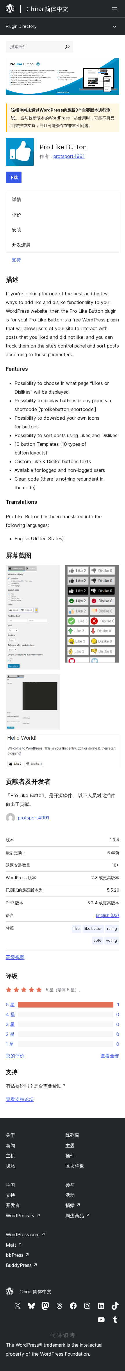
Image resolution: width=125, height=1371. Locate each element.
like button (93, 928)
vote (97, 940)
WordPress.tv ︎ (23, 1216)
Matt (14, 1245)
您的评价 (15, 1056)
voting (111, 940)
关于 (10, 1135)
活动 (70, 1195)
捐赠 (73, 1205)
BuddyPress (22, 1265)
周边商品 (77, 1216)
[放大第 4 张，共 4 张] (111, 742)
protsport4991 (69, 156)
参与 (70, 1185)
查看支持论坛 (20, 1099)
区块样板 (74, 1166)
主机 (10, 1156)
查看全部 (110, 1056)
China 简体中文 (35, 1291)
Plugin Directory (21, 26)
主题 (70, 1145)
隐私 (10, 1166)
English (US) (107, 915)
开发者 (13, 1205)
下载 (14, 177)
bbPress (17, 1255)
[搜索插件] (67, 46)
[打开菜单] (115, 8)
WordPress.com (25, 1234)
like (77, 928)
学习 (10, 1185)
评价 (16, 215)
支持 (16, 260)
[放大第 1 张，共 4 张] (52, 573)
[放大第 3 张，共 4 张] (52, 682)
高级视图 (15, 957)
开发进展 (21, 245)
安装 (16, 229)
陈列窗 (72, 1135)
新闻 (10, 1145)
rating (112, 928)
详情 (16, 199)
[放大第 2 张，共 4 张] (111, 573)
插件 (70, 1156)
